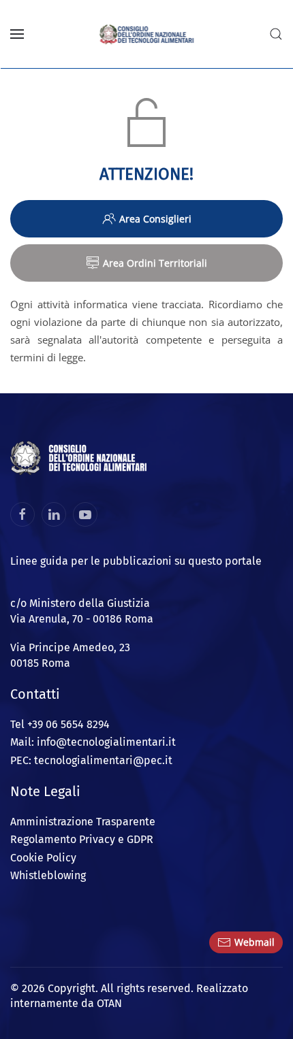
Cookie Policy (43, 857)
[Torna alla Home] (147, 34)
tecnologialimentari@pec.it (103, 760)
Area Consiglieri (155, 218)
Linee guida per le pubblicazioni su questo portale (136, 561)
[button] (17, 34)
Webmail (254, 942)
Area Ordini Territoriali (155, 263)
